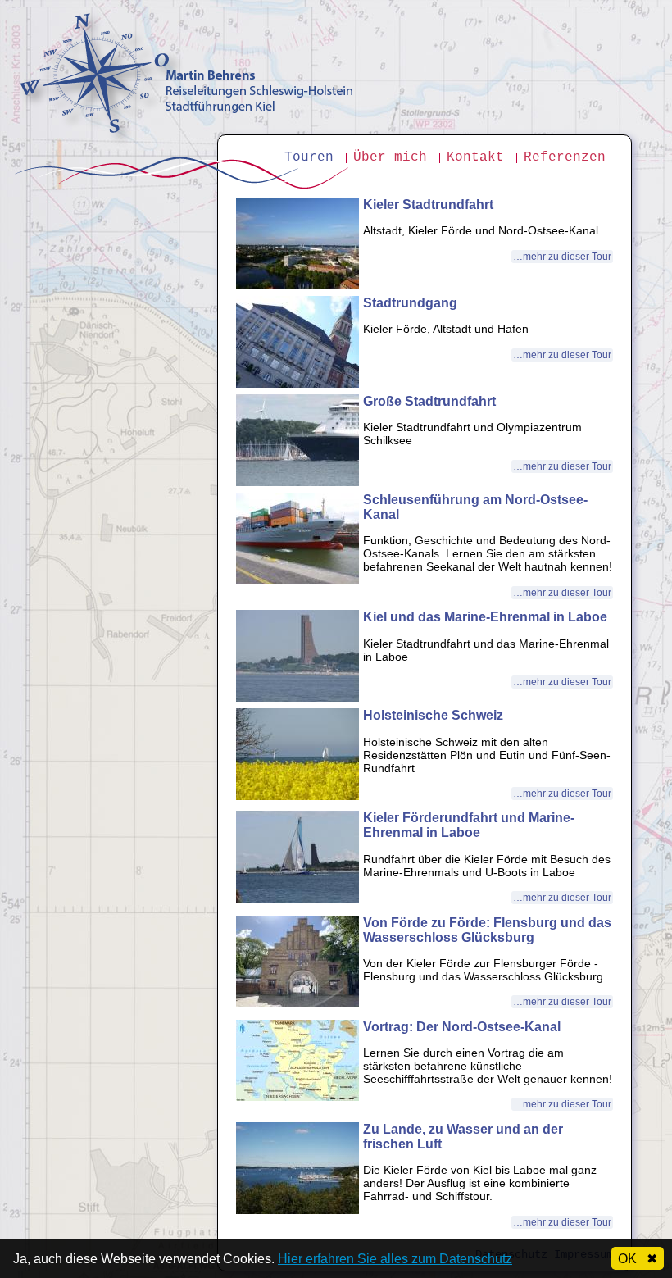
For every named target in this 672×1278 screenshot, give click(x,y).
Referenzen (565, 157)
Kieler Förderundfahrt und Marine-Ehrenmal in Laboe (468, 825)
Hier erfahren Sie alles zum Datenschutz (395, 1259)
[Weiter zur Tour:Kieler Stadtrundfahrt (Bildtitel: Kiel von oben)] (297, 285)
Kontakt (475, 157)
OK (637, 1259)
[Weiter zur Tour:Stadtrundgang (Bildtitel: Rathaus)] (297, 383)
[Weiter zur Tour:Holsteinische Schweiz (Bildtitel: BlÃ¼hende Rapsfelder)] (297, 796)
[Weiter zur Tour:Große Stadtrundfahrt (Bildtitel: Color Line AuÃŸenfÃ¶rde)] (297, 482)
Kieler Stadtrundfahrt (428, 204)
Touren (309, 157)
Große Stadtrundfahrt (429, 401)
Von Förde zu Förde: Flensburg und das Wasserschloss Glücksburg (487, 930)
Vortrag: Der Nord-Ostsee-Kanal (462, 1027)
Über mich (390, 157)
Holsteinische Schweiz (433, 715)
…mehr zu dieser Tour (562, 257)
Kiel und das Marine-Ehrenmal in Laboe (485, 617)
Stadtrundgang (410, 303)
